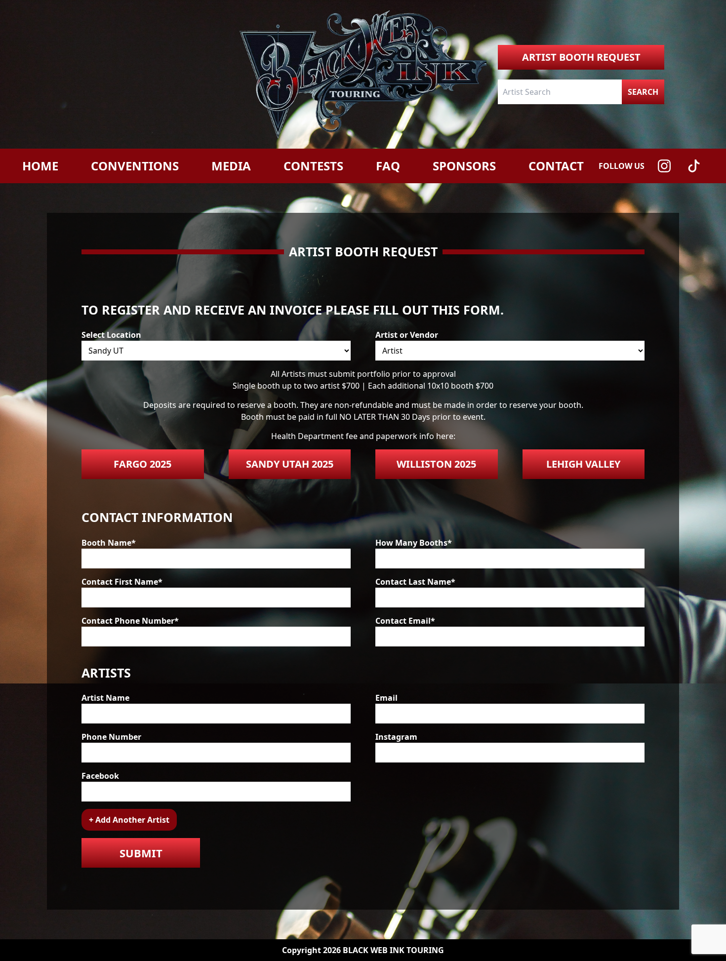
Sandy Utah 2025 (289, 464)
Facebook (100, 775)
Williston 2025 (436, 464)
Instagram (396, 736)
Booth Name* (108, 542)
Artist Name (105, 697)
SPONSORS (464, 166)
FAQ (388, 166)
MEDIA (231, 166)
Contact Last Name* (415, 581)
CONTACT (556, 166)
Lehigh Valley (583, 464)
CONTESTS (313, 166)
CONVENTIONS (135, 166)
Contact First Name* (121, 581)
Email (386, 697)
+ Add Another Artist (129, 819)
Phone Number (111, 736)
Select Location (111, 334)
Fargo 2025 (142, 464)
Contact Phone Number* (130, 620)
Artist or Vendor (406, 334)
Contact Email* (405, 620)
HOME (40, 166)
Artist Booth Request (581, 57)
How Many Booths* (413, 542)
